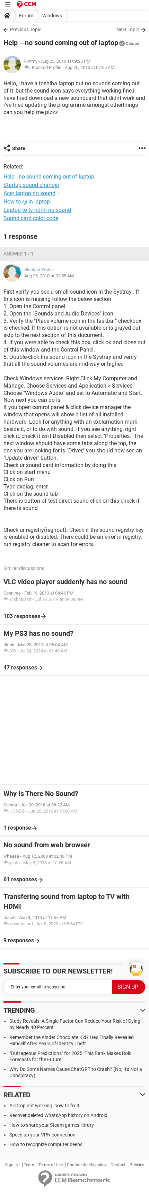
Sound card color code (30, 218)
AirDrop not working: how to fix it (44, 1105)
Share (18, 148)
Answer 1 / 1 (18, 254)
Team (29, 1164)
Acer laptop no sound (29, 193)
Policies (137, 1164)
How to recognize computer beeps (45, 1144)
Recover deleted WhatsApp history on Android (58, 1115)
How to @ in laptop (26, 201)
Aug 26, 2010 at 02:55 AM (89, 67)
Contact (118, 1164)
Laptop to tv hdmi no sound (37, 210)
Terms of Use (50, 1164)
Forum (26, 15)
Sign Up (12, 1164)
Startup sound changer (31, 185)
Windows (52, 15)
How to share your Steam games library (51, 1125)
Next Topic (127, 29)
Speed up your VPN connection (42, 1134)
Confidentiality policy (86, 1164)
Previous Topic (25, 29)
